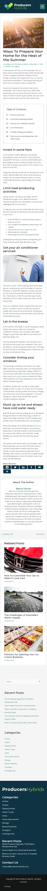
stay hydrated (35, 428)
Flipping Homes (10, 746)
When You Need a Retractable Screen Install (21, 723)
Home (7, 753)
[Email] (39, 467)
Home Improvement (12, 756)
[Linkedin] (23, 467)
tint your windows (21, 376)
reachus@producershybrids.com (15, 866)
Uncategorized (8, 64)
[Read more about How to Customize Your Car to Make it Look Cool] (23, 560)
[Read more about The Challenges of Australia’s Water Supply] (23, 599)
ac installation (12, 308)
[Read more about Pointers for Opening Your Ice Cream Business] (23, 639)
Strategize (8, 767)
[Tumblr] (31, 467)
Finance (7, 742)
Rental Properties (11, 763)
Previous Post (7, 534)
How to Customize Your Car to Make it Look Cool (21, 576)
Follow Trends (10, 749)
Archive (7, 739)
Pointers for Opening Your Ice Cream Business (21, 655)
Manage (7, 760)
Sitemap (7, 886)
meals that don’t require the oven (24, 229)
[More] (7, 471)
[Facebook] (7, 467)
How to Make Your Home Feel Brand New (20, 706)
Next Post (41, 534)
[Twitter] (15, 467)
